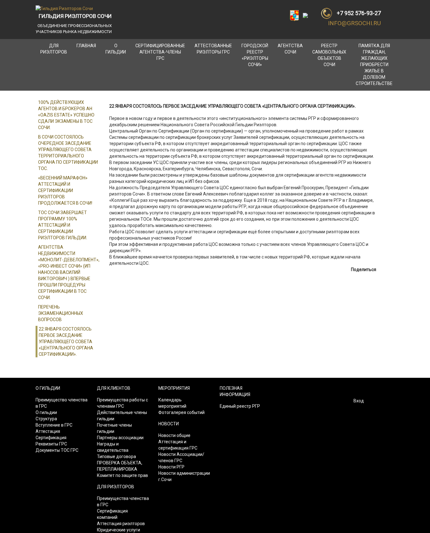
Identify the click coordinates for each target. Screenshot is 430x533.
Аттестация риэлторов (121, 523)
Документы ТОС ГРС (57, 450)
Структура (46, 418)
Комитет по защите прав (122, 475)
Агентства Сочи (290, 48)
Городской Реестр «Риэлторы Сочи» (254, 55)
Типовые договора (116, 456)
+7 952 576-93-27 (359, 13)
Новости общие (174, 435)
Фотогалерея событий (181, 412)
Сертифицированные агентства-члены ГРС (160, 52)
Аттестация (48, 431)
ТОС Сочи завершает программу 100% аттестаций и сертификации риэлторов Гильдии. (62, 225)
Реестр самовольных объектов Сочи (329, 55)
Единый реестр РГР (240, 406)
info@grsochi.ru (354, 23)
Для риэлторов (53, 48)
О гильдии (115, 48)
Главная (86, 45)
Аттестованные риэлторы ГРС (213, 48)
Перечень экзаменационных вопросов (60, 313)
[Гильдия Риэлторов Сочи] (64, 8)
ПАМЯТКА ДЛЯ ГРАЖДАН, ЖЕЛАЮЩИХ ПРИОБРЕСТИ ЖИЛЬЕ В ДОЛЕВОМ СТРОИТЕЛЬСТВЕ (374, 64)
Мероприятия (174, 388)
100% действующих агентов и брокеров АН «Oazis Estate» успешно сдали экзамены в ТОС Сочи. (66, 115)
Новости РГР (171, 466)
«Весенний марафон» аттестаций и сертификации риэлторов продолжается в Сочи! (65, 190)
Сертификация (51, 437)
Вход (359, 400)
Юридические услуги (118, 529)
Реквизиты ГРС (51, 443)
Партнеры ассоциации (120, 437)
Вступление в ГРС (54, 425)
